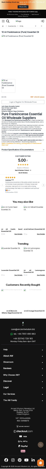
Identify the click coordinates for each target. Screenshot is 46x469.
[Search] (8, 21)
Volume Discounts (23, 16)
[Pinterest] (19, 460)
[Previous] (35, 26)
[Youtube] (26, 460)
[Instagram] (13, 460)
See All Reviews (23, 173)
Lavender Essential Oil (10, 270)
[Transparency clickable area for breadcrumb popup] (15, 26)
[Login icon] (42, 21)
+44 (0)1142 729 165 (23, 338)
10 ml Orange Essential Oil (34, 311)
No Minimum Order (12, 14)
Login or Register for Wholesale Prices (23, 102)
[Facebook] (6, 460)
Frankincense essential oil (9, 140)
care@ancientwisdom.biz (23, 329)
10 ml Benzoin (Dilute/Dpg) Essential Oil (12, 312)
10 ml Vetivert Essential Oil (34, 229)
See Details (18, 234)
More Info (23, 7)
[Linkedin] (33, 460)
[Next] (41, 26)
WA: (24, 334)
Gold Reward (35, 14)
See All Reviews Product (22, 170)
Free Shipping (25, 14)
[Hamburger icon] (3, 21)
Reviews (7, 368)
